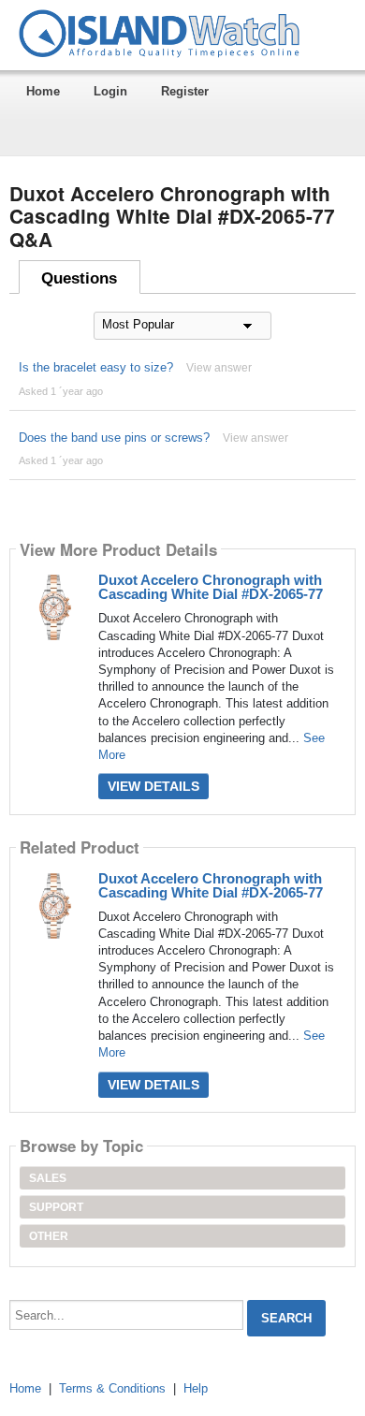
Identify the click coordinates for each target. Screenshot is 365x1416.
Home (43, 91)
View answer (219, 367)
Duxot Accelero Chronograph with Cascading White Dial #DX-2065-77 (210, 587)
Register (185, 91)
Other (48, 1236)
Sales (47, 1178)
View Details (153, 786)
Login (110, 91)
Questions (79, 278)
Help (195, 1388)
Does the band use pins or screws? (114, 438)
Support (56, 1207)
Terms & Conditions (112, 1388)
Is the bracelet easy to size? (96, 367)
